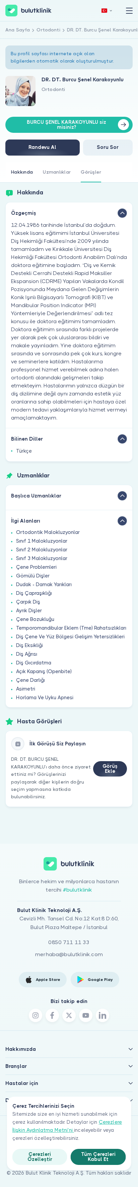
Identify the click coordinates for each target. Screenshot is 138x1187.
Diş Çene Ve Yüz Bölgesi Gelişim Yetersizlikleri (70, 637)
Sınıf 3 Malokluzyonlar (41, 558)
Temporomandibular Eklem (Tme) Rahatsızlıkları (71, 628)
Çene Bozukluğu (35, 619)
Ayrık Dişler (29, 611)
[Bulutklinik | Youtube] (85, 1015)
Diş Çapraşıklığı (34, 593)
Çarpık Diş (28, 602)
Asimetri (25, 689)
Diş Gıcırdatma (33, 663)
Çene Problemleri (36, 567)
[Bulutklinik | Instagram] (35, 1015)
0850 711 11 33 (68, 942)
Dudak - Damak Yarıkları (44, 584)
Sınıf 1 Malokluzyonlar (41, 541)
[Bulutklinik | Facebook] (52, 1015)
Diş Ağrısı (26, 654)
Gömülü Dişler (33, 576)
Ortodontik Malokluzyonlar (48, 532)
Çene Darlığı (30, 680)
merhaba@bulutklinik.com (69, 954)
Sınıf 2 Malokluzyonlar (41, 550)
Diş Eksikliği (29, 645)
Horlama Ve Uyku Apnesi (44, 698)
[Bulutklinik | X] (69, 1015)
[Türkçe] (107, 10)
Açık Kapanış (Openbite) (44, 671)
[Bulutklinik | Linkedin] (102, 1015)
